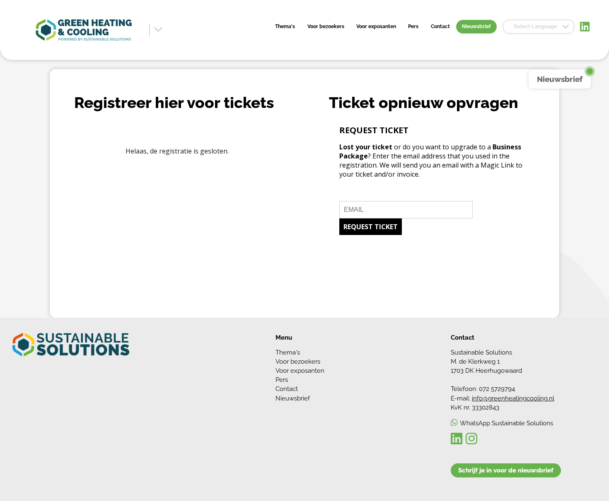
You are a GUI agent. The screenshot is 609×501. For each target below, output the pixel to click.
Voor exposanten (376, 26)
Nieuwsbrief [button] (559, 79)
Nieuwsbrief (476, 26)
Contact (440, 26)
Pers (413, 26)
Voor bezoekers (325, 26)
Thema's (285, 26)
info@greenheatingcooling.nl (513, 398)
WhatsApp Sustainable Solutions (506, 423)
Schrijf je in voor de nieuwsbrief (505, 470)
